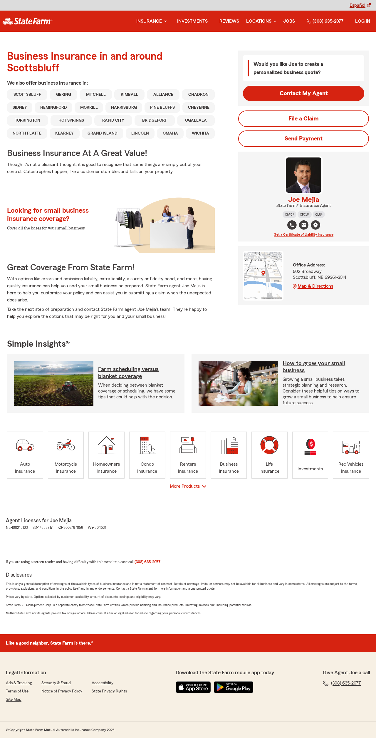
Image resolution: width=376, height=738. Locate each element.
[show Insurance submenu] (164, 21)
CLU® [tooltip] (319, 214)
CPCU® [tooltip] (304, 214)
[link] (27, 21)
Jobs (289, 21)
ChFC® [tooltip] (289, 214)
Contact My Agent (304, 93)
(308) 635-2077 (328, 21)
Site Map (13, 699)
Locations (258, 21)
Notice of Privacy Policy (61, 691)
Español (357, 5)
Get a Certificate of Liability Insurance (303, 234)
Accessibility (102, 683)
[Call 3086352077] (292, 225)
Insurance (149, 21)
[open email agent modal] (303, 225)
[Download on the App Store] (193, 687)
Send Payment (304, 139)
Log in (362, 21)
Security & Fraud (56, 683)
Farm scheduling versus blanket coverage (128, 372)
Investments (192, 21)
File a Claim (303, 119)
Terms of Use (17, 691)
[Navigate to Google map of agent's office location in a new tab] (315, 225)
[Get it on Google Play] (233, 687)
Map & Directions (315, 286)
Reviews (229, 21)
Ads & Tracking (19, 683)
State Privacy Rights (109, 691)
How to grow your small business (314, 366)
